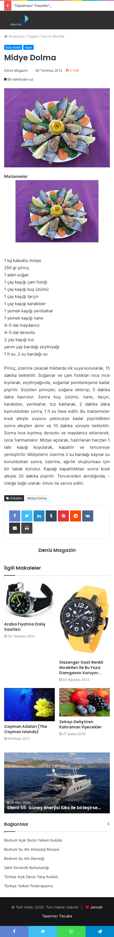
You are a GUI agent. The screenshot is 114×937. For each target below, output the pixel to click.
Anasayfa (15, 36)
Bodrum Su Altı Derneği (24, 858)
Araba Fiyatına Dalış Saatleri (24, 626)
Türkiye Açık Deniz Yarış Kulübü (31, 876)
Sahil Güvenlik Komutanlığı (26, 867)
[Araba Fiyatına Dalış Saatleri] (29, 600)
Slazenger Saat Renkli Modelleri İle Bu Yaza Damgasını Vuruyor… (81, 668)
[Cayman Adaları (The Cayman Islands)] (29, 704)
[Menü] (107, 20)
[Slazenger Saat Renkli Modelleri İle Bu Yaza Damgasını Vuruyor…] (84, 619)
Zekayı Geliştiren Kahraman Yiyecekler (80, 724)
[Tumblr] (51, 515)
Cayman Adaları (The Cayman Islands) (25, 729)
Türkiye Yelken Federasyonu (28, 886)
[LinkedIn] (39, 515)
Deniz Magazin (16, 70)
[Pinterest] (63, 515)
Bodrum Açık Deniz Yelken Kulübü (33, 840)
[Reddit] (75, 515)
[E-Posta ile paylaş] (14, 528)
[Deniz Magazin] (23, 20)
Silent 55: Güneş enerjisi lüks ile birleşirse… (54, 807)
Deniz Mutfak (53, 36)
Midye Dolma (36, 498)
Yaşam (32, 36)
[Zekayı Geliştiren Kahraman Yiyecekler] (84, 702)
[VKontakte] (87, 515)
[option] (57, 782)
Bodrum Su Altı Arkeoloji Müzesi (31, 849)
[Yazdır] (26, 528)
